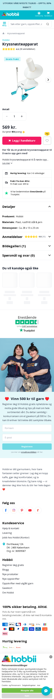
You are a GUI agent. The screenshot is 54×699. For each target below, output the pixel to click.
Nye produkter (10, 574)
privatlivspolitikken (28, 452)
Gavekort (7, 588)
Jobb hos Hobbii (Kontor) (15, 537)
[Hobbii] (10, 14)
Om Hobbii (8, 592)
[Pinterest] (21, 510)
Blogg (5, 569)
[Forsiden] (3, 33)
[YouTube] (29, 510)
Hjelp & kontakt (10, 528)
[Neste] (48, 80)
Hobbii (6, 40)
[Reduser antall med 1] (6, 116)
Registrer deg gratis (13, 565)
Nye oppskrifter (11, 578)
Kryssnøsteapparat (16, 33)
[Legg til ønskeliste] (47, 141)
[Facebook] (5, 510)
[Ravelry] (38, 510)
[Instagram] (13, 510)
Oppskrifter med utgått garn (17, 583)
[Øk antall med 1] (21, 116)
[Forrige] (6, 80)
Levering (7, 533)
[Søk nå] (48, 24)
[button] (48, 14)
